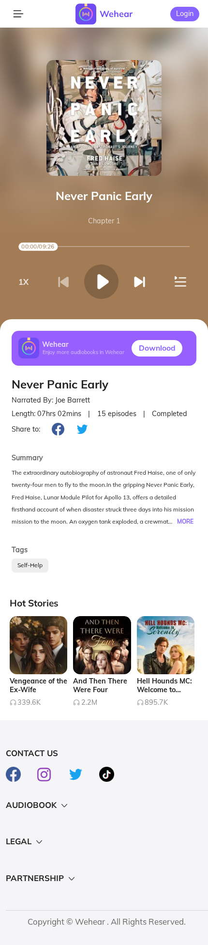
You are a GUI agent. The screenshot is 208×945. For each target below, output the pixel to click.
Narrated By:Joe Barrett (51, 400)
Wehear (116, 13)
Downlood (157, 348)
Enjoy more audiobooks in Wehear (83, 352)
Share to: (26, 429)
